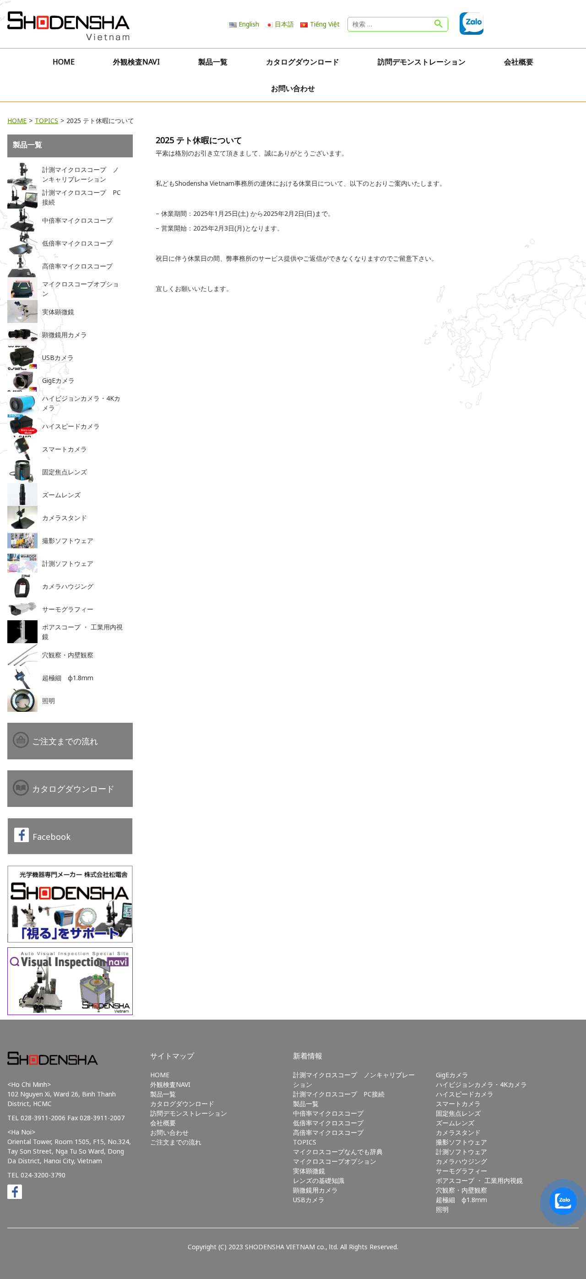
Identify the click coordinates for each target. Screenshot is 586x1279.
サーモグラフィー (461, 1170)
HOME (64, 62)
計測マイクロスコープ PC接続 (339, 1094)
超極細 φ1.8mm (461, 1199)
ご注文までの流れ (65, 741)
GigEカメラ (452, 1074)
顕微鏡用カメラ (315, 1190)
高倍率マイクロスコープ (328, 1132)
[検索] (438, 24)
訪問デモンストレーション (422, 62)
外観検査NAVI (136, 62)
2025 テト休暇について (199, 139)
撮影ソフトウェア (461, 1142)
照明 (442, 1209)
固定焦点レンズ (458, 1113)
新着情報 (307, 1056)
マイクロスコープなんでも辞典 (338, 1151)
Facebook (52, 836)
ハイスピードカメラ (465, 1094)
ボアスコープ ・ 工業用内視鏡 (479, 1180)
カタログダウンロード (302, 62)
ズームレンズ (455, 1122)
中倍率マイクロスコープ (328, 1113)
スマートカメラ (458, 1103)
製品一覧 (213, 62)
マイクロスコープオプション (334, 1161)
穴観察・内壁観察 (461, 1190)
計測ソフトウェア (461, 1151)
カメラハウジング (461, 1161)
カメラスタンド (458, 1132)
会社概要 (518, 62)
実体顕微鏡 (309, 1170)
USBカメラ (309, 1199)
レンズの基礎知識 (318, 1180)
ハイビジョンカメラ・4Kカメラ (481, 1084)
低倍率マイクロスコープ (328, 1122)
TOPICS (46, 120)
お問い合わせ (293, 88)
